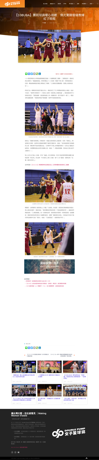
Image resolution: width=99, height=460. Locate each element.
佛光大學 (28, 343)
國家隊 (59, 3)
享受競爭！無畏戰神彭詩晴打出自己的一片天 (38, 281)
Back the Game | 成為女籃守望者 (19, 447)
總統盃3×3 (52, 3)
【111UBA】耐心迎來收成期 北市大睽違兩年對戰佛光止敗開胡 (23, 399)
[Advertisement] (49, 67)
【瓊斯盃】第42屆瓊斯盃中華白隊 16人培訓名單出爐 (23, 376)
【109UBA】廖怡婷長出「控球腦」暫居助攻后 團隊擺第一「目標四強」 (75, 376)
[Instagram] (15, 452)
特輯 (91, 3)
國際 (78, 3)
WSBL (65, 3)
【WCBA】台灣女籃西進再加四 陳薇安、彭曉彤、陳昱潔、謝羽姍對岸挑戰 (46, 283)
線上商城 (45, 3)
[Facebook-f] (12, 452)
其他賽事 (84, 3)
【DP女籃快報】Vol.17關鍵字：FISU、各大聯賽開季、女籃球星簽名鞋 (45, 286)
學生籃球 (71, 3)
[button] (97, 3)
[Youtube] (18, 452)
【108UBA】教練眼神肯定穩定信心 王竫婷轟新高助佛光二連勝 (50, 165)
